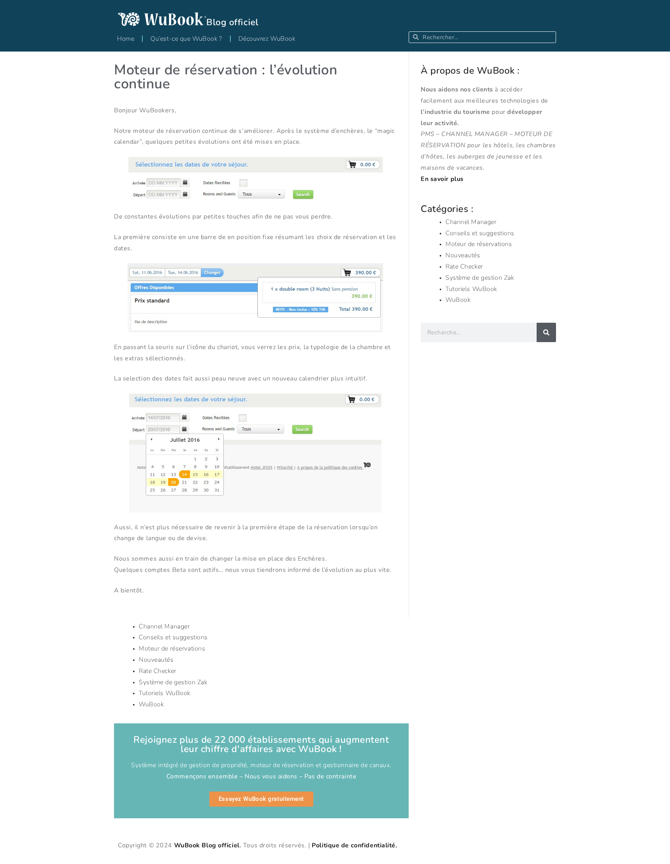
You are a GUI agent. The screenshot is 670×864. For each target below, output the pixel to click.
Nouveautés (463, 255)
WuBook (458, 300)
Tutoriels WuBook (471, 289)
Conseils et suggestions (480, 233)
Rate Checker (464, 266)
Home (125, 38)
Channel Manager (471, 222)
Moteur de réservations (479, 244)
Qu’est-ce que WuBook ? (186, 38)
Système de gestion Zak (480, 278)
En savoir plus (442, 179)
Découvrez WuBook (266, 38)
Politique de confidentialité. (354, 845)
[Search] (546, 332)
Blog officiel (232, 22)
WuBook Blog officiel (207, 845)
